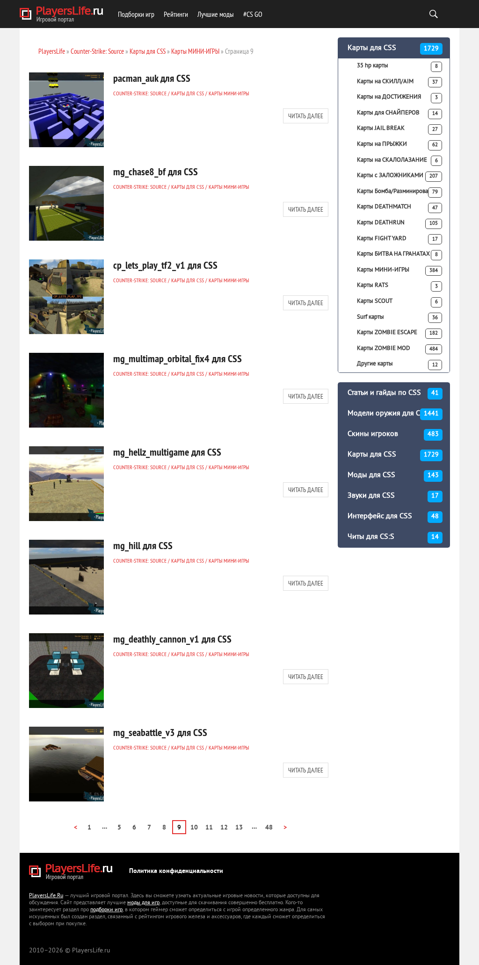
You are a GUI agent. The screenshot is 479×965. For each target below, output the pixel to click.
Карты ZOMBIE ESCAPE (397, 332)
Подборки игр (136, 14)
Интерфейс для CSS (393, 516)
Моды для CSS (393, 475)
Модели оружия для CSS (393, 413)
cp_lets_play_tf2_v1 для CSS (165, 265)
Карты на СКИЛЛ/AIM (397, 82)
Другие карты (397, 364)
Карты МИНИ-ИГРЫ (229, 93)
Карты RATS (397, 285)
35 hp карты (397, 66)
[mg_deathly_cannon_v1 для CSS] (66, 670)
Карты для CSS (187, 93)
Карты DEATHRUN (397, 223)
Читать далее (305, 116)
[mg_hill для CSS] (66, 577)
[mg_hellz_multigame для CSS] (66, 483)
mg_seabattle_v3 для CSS (160, 732)
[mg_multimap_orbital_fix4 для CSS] (66, 390)
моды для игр (143, 903)
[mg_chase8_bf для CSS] (66, 203)
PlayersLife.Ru (46, 896)
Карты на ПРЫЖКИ (397, 144)
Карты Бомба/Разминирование (397, 191)
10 (194, 828)
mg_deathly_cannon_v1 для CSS (172, 638)
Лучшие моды (215, 14)
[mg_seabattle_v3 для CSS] (66, 764)
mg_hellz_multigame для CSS (167, 451)
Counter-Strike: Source (140, 93)
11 (209, 828)
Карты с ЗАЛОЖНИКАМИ (397, 175)
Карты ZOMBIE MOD (397, 348)
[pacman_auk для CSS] (66, 109)
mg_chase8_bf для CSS (155, 171)
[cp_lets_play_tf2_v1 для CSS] (66, 296)
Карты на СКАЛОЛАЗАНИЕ (397, 160)
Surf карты (397, 317)
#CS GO (252, 14)
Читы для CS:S (393, 537)
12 (224, 828)
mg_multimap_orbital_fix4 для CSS (177, 358)
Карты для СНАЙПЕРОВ (397, 113)
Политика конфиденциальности (176, 871)
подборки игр (106, 910)
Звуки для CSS (393, 495)
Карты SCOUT (397, 301)
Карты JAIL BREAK (397, 128)
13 (239, 828)
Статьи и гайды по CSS (393, 393)
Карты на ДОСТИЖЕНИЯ (397, 97)
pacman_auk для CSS (151, 78)
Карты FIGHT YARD (397, 239)
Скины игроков (393, 434)
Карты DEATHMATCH (397, 207)
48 (269, 828)
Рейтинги (176, 14)
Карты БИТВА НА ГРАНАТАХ (397, 254)
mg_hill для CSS (143, 545)
